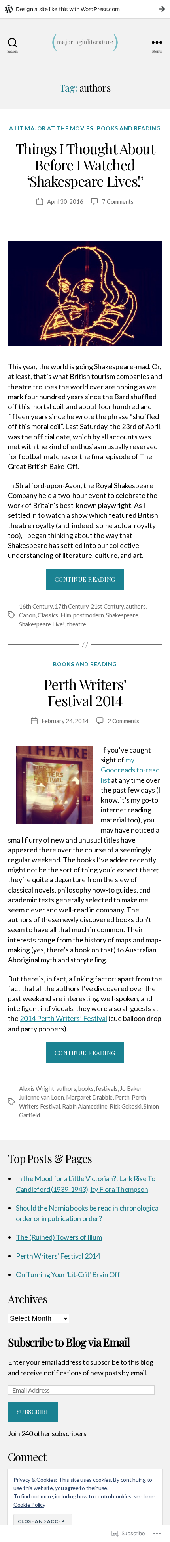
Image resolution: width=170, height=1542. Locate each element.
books (86, 1088)
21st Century (107, 606)
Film (65, 615)
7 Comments (117, 201)
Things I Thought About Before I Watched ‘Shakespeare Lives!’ (85, 164)
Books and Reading (129, 128)
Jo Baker (130, 1088)
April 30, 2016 (65, 201)
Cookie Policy (29, 1504)
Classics (48, 615)
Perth (122, 1097)
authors (135, 606)
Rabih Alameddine (84, 1106)
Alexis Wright (36, 1088)
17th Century (71, 606)
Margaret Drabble (89, 1097)
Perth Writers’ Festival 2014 (85, 692)
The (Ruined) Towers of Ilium (59, 1237)
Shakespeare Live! (42, 624)
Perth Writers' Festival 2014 (58, 1255)
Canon (27, 615)
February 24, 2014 (65, 720)
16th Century (36, 606)
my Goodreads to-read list (130, 769)
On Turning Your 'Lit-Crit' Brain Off (68, 1274)
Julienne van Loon (41, 1097)
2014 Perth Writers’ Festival (63, 1018)
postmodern (88, 615)
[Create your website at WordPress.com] (85, 9)
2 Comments (123, 720)
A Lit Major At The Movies (51, 128)
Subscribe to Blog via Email (69, 1342)
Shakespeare (122, 615)
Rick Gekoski (126, 1106)
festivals (107, 1088)
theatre (76, 624)
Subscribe (33, 1412)
